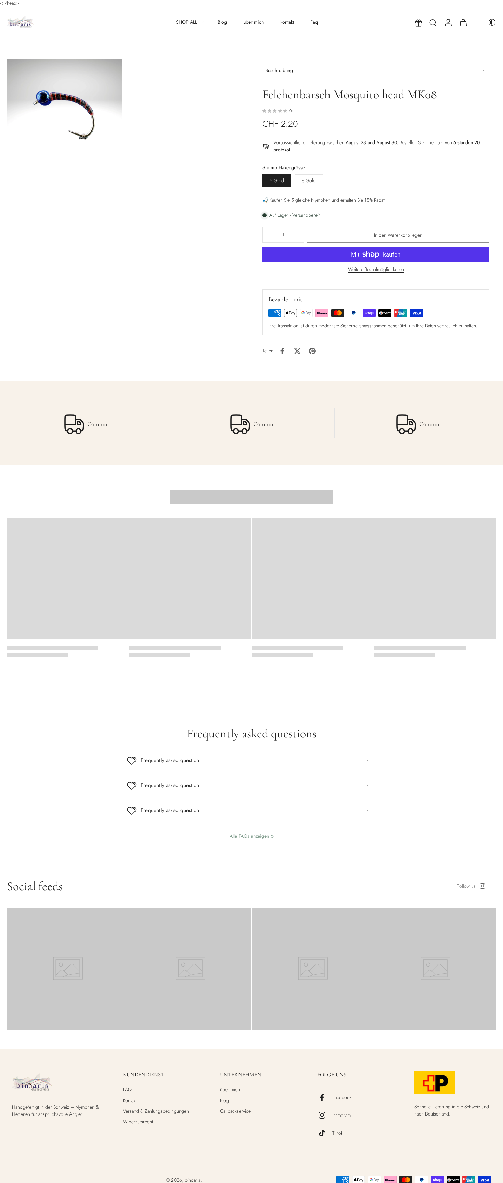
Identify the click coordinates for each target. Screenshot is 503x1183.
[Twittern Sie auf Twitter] (297, 351)
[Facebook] (324, 1097)
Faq (314, 22)
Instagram (341, 1115)
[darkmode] (487, 22)
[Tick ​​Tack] (324, 1133)
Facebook (342, 1097)
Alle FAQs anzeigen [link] (249, 836)
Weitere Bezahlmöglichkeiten (376, 270)
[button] (398, 235)
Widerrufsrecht (138, 1122)
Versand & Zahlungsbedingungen (156, 1111)
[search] (432, 22)
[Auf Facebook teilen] (282, 351)
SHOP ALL (186, 22)
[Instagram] (324, 1115)
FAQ (127, 1089)
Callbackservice (235, 1111)
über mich (253, 22)
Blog (222, 22)
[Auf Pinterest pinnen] (312, 351)
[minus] (269, 235)
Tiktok (337, 1133)
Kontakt (130, 1100)
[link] (471, 886)
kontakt (287, 22)
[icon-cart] (462, 22)
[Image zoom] (64, 109)
